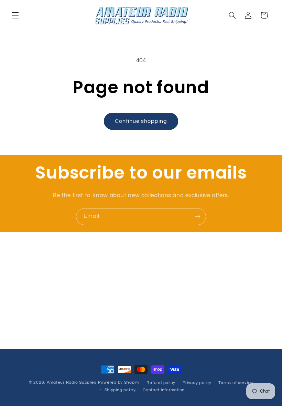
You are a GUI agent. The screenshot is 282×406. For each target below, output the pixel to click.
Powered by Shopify (119, 382)
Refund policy (161, 383)
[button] (15, 15)
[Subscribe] (198, 216)
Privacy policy (197, 383)
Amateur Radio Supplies (72, 382)
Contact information (164, 390)
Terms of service (235, 383)
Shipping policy (120, 390)
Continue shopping (141, 121)
